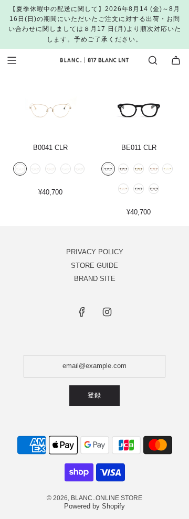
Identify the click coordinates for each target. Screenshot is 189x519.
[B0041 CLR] (50, 108)
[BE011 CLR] (139, 108)
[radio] (20, 170)
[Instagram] (107, 311)
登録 (94, 395)
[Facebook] (81, 311)
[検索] (152, 60)
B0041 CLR (50, 148)
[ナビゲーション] (11, 60)
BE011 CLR (138, 148)
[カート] (175, 60)
